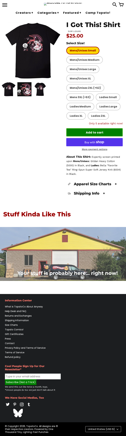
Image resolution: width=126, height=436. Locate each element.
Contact (10, 343)
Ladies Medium (80, 106)
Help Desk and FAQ (15, 311)
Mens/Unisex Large (83, 69)
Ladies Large (108, 106)
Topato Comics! (14, 329)
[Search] (114, 4)
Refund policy (13, 357)
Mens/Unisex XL (80, 78)
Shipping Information (17, 320)
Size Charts (11, 325)
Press (8, 338)
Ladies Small (108, 97)
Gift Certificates (14, 334)
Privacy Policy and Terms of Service (25, 348)
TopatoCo (32, 426)
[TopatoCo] (63, 4)
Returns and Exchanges (18, 315)
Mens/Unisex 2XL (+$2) (85, 88)
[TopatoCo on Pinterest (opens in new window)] (15, 406)
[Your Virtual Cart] (121, 4)
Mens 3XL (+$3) (80, 97)
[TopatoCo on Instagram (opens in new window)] (22, 406)
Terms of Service (14, 352)
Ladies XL (76, 116)
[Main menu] (4, 5)
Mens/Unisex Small (83, 50)
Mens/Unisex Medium (84, 60)
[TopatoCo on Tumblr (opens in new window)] (29, 406)
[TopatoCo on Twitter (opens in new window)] (7, 406)
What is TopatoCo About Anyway (24, 306)
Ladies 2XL (98, 116)
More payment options (94, 149)
